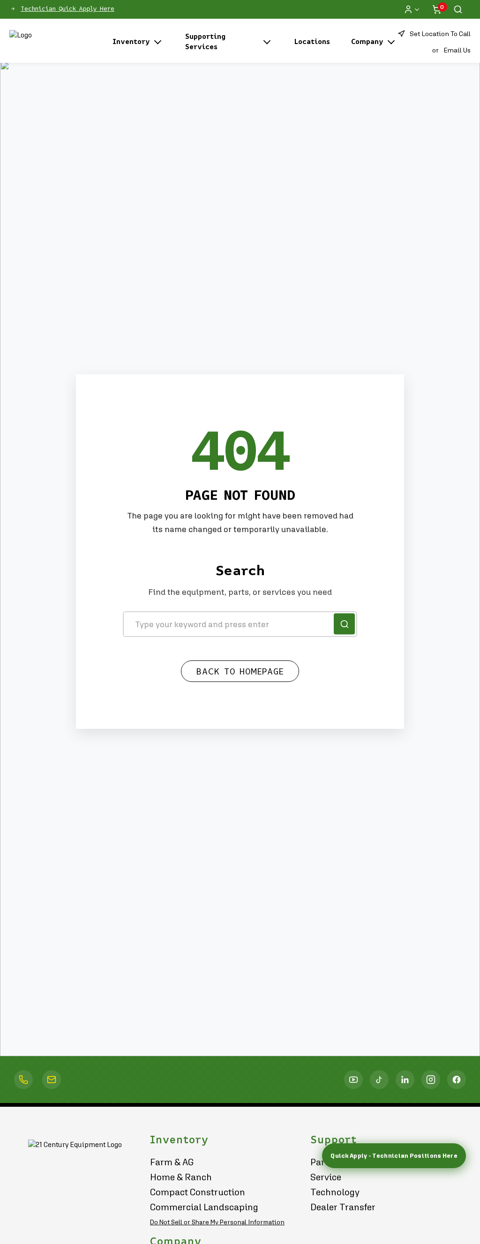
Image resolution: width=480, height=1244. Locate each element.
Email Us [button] (457, 50)
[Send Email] (51, 1079)
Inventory (131, 42)
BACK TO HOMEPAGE (240, 671)
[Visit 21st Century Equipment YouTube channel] (353, 1079)
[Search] (458, 9)
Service (325, 1177)
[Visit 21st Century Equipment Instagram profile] (430, 1079)
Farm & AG (172, 1162)
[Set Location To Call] (23, 1079)
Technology (335, 1192)
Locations (312, 42)
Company (367, 42)
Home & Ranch (181, 1177)
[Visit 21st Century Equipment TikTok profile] (379, 1079)
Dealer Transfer (342, 1207)
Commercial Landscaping (204, 1207)
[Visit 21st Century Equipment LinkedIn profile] (405, 1079)
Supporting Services (205, 41)
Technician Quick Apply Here (67, 9)
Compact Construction (197, 1192)
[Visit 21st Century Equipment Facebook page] (456, 1079)
